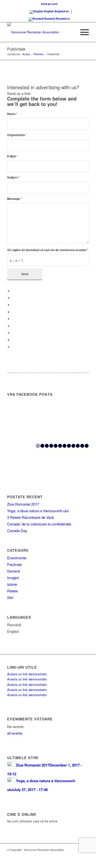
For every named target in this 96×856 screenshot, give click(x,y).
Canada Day (17, 530)
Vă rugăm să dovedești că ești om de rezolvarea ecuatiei (47, 250)
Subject (13, 177)
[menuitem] (49, 3)
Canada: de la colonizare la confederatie (39, 523)
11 (82, 446)
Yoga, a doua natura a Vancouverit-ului (38, 510)
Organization (17, 135)
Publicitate (16, 49)
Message (14, 199)
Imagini (13, 577)
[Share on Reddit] (13, 340)
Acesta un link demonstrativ (27, 674)
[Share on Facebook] (13, 291)
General (13, 571)
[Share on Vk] (13, 333)
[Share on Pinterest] (13, 312)
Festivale (14, 564)
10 (78, 446)
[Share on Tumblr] (13, 326)
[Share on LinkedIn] (13, 319)
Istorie (12, 584)
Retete (12, 590)
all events (14, 733)
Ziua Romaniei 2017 (23, 504)
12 (87, 446)
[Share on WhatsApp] (13, 305)
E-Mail (12, 156)
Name (12, 114)
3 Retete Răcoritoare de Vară (30, 517)
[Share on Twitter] (13, 298)
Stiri (10, 597)
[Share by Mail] (13, 347)
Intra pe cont (49, 4)
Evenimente (16, 557)
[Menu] (82, 32)
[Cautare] (70, 32)
